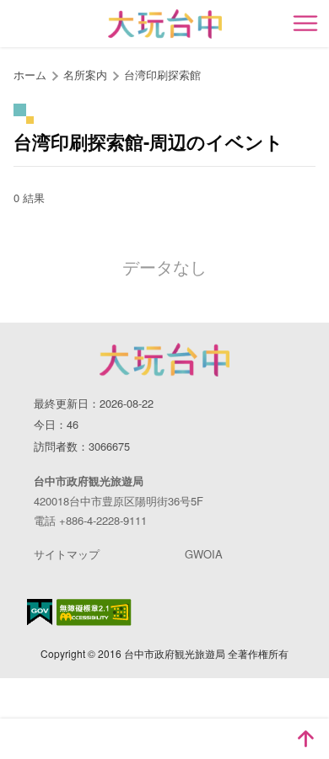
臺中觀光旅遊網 (165, 24)
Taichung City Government (164, 360)
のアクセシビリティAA (94, 612)
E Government (39, 612)
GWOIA (204, 554)
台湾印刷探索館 (162, 75)
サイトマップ (67, 554)
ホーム (29, 75)
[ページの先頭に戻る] (305, 739)
